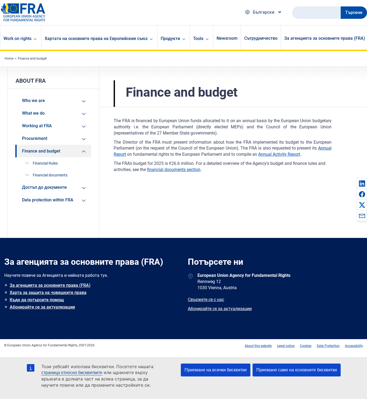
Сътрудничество (261, 38)
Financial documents (50, 175)
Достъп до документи (44, 187)
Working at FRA (37, 125)
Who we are (33, 100)
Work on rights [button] (17, 38)
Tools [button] (198, 38)
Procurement (34, 138)
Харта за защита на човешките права (48, 292)
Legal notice (285, 346)
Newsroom (227, 38)
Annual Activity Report (279, 154)
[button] (362, 183)
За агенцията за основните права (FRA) (50, 285)
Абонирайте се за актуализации (42, 307)
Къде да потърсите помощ (37, 299)
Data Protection (328, 346)
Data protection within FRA (47, 199)
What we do (33, 113)
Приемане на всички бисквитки (216, 370)
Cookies (305, 346)
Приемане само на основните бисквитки (296, 370)
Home (9, 58)
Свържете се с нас (206, 299)
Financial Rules (45, 163)
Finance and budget (32, 58)
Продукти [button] (170, 38)
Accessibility (354, 346)
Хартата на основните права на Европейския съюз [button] (96, 38)
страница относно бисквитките (71, 372)
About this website (258, 346)
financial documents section (173, 169)
